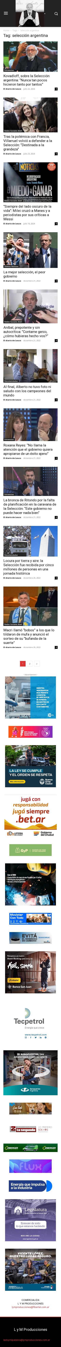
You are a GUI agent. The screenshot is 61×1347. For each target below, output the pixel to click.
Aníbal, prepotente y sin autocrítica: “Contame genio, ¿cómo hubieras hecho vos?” (25, 332)
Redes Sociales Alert (13, 131)
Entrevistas (9, 70)
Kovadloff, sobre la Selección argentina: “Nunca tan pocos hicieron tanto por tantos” (26, 80)
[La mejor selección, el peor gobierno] (30, 250)
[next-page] (37, 664)
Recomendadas (11, 381)
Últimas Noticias (11, 266)
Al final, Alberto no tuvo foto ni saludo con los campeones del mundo (27, 391)
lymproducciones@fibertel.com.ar (30, 1307)
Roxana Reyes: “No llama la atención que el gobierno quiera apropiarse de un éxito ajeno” (28, 449)
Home (6, 30)
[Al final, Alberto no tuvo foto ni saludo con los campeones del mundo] (30, 366)
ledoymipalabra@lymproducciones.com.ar (26, 1339)
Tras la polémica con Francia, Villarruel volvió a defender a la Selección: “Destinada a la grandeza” (27, 143)
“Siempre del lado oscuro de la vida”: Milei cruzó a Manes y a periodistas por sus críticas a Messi (27, 212)
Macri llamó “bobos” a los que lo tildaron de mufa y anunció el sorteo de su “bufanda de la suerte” (28, 636)
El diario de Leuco (12, 89)
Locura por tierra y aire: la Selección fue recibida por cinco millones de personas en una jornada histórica (28, 567)
